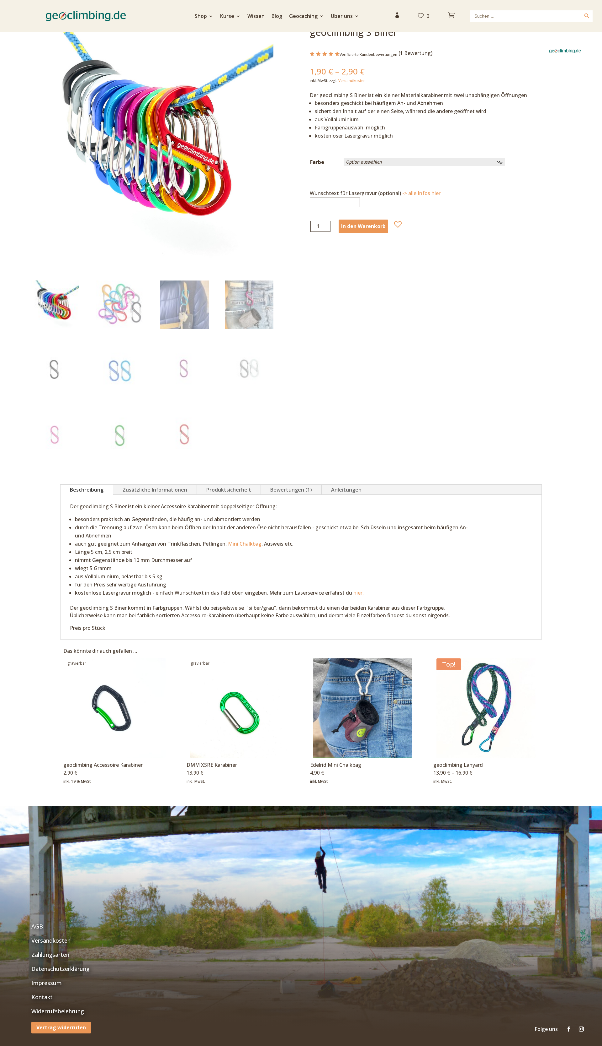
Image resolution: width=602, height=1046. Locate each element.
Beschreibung (86, 489)
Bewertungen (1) (291, 489)
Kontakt (42, 997)
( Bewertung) (415, 53)
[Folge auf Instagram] (581, 1029)
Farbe (317, 162)
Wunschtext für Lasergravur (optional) (375, 193)
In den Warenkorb (363, 226)
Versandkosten (352, 80)
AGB (37, 926)
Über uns (342, 16)
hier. (358, 592)
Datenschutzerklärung (60, 968)
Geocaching (303, 16)
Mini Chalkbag (244, 543)
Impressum (46, 983)
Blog (277, 16)
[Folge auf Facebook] (569, 1029)
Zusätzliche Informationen (155, 489)
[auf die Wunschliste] (398, 224)
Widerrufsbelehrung (57, 1011)
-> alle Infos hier (421, 193)
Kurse (227, 16)
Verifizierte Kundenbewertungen (368, 54)
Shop (201, 16)
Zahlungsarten (50, 954)
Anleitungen (346, 489)
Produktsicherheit (228, 489)
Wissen (256, 16)
